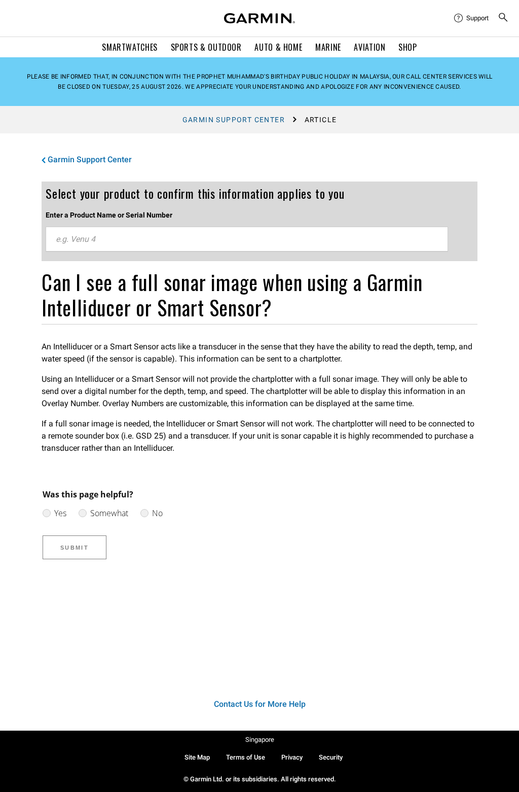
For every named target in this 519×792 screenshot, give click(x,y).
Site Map (197, 757)
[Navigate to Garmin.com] (259, 18)
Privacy (292, 757)
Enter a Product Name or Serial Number (109, 215)
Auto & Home (278, 47)
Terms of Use (245, 757)
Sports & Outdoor (206, 47)
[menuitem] (472, 18)
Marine (328, 47)
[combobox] (247, 239)
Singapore (259, 739)
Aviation (369, 47)
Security (331, 757)
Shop (407, 47)
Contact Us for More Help (260, 704)
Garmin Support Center (233, 120)
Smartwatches (130, 47)
